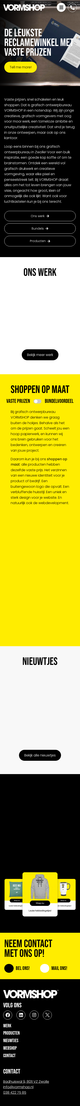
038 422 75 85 (14, 1092)
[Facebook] (7, 1015)
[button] (40, 228)
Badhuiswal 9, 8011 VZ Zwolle (26, 1081)
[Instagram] (34, 1015)
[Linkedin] (20, 1015)
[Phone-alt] (72, 7)
